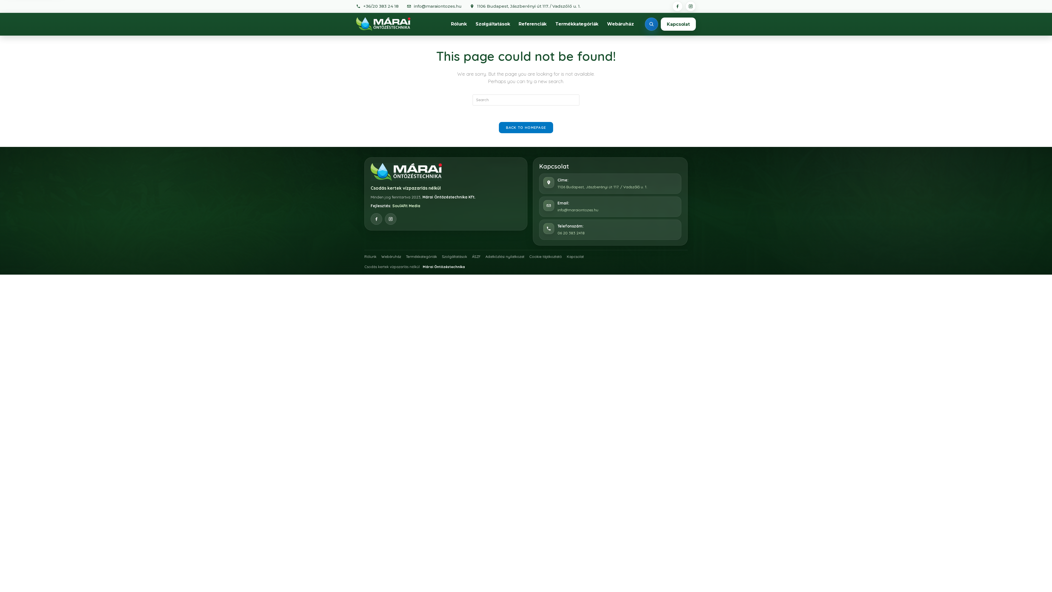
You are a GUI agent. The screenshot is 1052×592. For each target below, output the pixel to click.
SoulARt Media (406, 205)
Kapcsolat (678, 24)
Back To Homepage (526, 127)
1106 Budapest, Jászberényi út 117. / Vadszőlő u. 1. (602, 186)
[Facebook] (677, 6)
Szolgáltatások (493, 24)
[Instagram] (690, 6)
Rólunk (459, 24)
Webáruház (620, 24)
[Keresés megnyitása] (651, 24)
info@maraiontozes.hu (578, 209)
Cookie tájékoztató (545, 256)
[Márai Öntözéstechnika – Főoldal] (383, 24)
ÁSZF (476, 256)
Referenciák (533, 24)
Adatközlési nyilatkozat (504, 256)
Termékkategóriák (576, 24)
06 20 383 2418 (571, 232)
